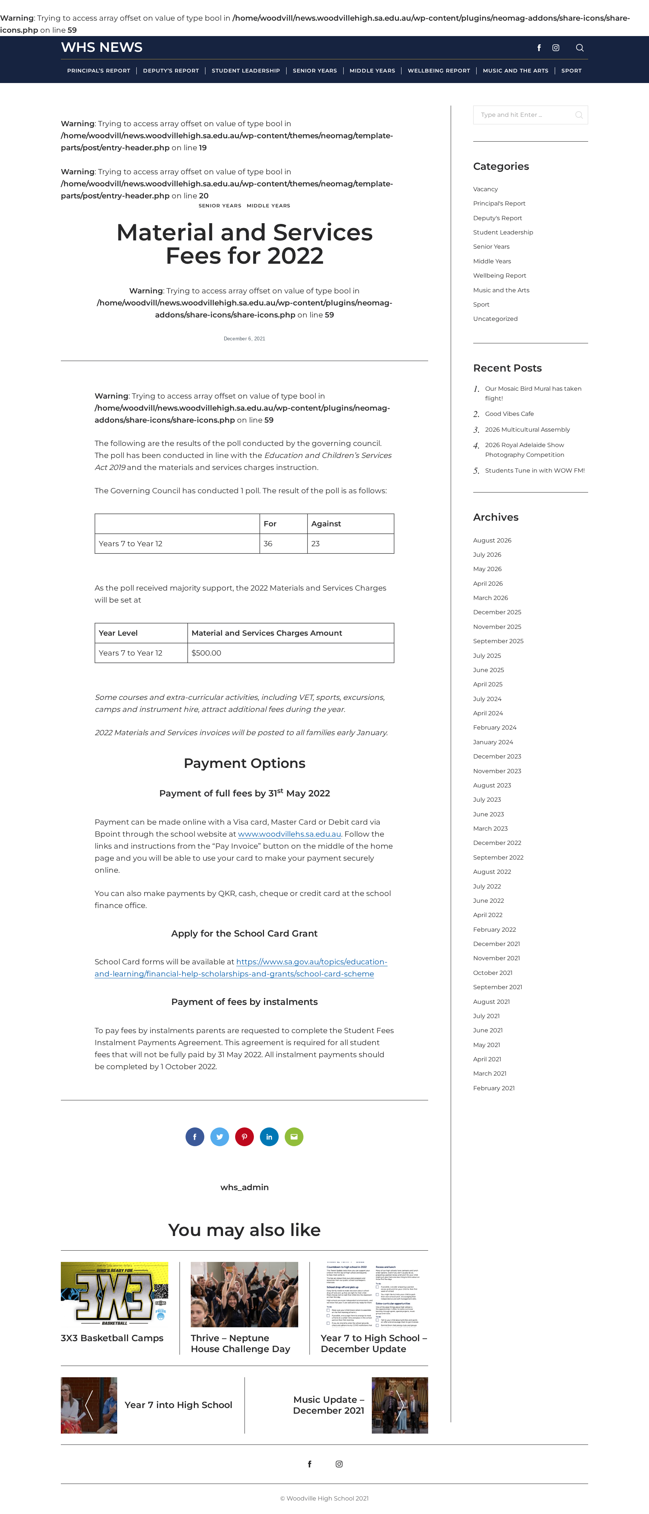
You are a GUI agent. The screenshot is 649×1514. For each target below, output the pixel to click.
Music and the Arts (516, 70)
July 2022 (487, 886)
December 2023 (497, 756)
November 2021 (496, 958)
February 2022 (494, 929)
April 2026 (488, 583)
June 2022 (488, 900)
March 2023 (490, 828)
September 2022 (498, 857)
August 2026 (492, 540)
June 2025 (488, 670)
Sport (571, 70)
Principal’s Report (98, 70)
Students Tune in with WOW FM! (535, 470)
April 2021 (487, 1059)
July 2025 (487, 655)
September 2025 (498, 641)
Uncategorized (495, 318)
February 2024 (495, 727)
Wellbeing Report (439, 70)
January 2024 (493, 742)
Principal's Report (499, 203)
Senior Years (315, 70)
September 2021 (497, 987)
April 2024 (488, 713)
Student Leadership (246, 70)
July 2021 (486, 1016)
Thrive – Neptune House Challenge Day (240, 1343)
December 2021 (496, 943)
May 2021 (486, 1045)
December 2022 (497, 842)
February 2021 (494, 1088)
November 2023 (497, 771)
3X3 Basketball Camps (112, 1338)
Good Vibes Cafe (509, 413)
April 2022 (488, 915)
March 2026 (490, 597)
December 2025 (497, 612)
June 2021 (488, 1030)
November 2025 (497, 626)
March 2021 (490, 1073)
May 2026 (487, 569)
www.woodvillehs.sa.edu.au (289, 834)
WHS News (102, 47)
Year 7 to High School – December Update (374, 1343)
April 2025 (488, 684)
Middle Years (372, 70)
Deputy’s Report (171, 70)
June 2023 (488, 814)
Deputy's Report (497, 218)
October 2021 (493, 972)
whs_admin (244, 1187)
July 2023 (487, 799)
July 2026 (487, 554)
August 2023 (492, 785)
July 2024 (487, 699)
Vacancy (485, 189)
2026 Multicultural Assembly (527, 429)
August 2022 (492, 871)
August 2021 (491, 1001)
